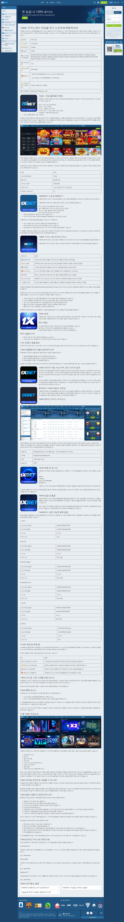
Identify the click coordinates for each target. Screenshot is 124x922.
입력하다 (52, 2)
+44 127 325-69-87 (68, 916)
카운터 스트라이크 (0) (10, 25)
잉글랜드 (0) (8, 16)
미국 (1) (6, 38)
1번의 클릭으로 (110, 12)
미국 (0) (6, 19)
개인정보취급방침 (117, 30)
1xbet (42, 2)
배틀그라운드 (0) (9, 30)
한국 (108, 16)
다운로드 (58, 2)
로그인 (104, 2)
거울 (47, 2)
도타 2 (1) (7, 27)
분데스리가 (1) (8, 48)
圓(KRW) (109, 19)
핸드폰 (117, 12)
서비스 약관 (110, 31)
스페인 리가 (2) (8, 51)
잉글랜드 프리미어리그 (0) (10, 44)
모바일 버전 (92, 917)
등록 (111, 2)
